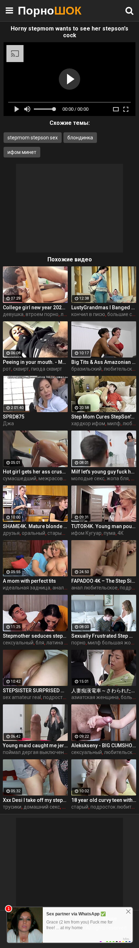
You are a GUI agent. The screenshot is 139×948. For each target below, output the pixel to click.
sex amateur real (22, 697)
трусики (12, 807)
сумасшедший (19, 478)
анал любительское (94, 588)
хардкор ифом (88, 423)
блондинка (80, 137)
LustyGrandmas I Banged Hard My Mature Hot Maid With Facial (103, 307)
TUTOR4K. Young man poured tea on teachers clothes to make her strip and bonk (103, 526)
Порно (35, 10)
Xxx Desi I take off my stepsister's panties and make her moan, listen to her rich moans (35, 800)
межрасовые (53, 478)
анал (58, 588)
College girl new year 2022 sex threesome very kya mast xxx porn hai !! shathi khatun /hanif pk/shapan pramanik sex (35, 307)
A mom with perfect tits (29, 581)
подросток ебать (63, 697)
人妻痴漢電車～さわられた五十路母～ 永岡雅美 (103, 690)
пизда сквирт (46, 369)
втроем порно (42, 314)
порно (78, 642)
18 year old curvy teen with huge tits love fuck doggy (103, 800)
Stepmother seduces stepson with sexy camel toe (35, 636)
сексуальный (18, 642)
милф (113, 423)
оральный (33, 533)
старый (79, 807)
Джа (8, 423)
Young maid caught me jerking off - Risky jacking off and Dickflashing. (35, 745)
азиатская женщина (95, 697)
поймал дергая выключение (36, 752)
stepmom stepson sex (32, 137)
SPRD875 (13, 417)
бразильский (86, 369)
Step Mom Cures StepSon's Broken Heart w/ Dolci (103, 417)
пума (109, 533)
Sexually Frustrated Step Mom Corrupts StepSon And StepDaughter (103, 636)
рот (7, 369)
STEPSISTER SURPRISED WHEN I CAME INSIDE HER (35, 690)
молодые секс (87, 478)
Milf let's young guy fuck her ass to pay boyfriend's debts (103, 472)
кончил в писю (88, 314)
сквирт (21, 369)
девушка (13, 314)
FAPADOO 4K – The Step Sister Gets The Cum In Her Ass (103, 581)
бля (40, 642)
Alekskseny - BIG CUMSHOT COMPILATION (103, 745)
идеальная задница (26, 588)
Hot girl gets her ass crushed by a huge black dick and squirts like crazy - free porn (35, 472)
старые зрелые (65, 533)
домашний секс (42, 807)
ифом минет (21, 152)
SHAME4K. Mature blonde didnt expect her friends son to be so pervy (35, 526)
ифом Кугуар (86, 533)
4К (121, 533)
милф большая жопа (112, 642)
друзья (11, 533)
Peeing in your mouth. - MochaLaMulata (35, 362)
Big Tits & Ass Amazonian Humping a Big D (103, 362)
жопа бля (118, 478)
